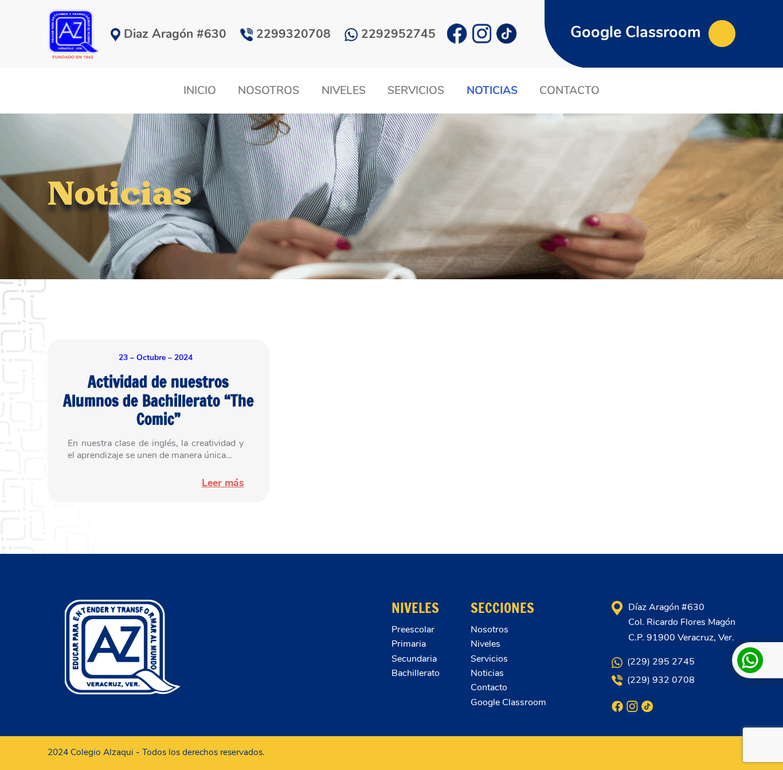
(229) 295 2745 (660, 661)
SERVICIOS (415, 90)
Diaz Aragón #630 (175, 34)
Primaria (408, 644)
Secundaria (414, 658)
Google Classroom (637, 32)
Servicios (489, 658)
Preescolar (412, 629)
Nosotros (489, 629)
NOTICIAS (492, 90)
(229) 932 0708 (659, 680)
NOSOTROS (268, 90)
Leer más (223, 483)
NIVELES (344, 90)
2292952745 (398, 34)
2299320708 (293, 34)
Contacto (489, 687)
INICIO (199, 90)
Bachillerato (415, 673)
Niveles (485, 644)
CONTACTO (569, 90)
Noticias (487, 673)
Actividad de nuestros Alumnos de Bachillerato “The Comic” (158, 400)
